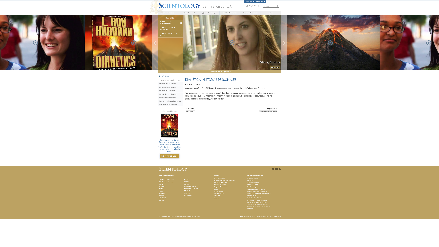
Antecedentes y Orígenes (167, 84)
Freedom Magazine (252, 195)
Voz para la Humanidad (220, 182)
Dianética (250, 180)
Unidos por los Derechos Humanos (257, 202)
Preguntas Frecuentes (250, 13)
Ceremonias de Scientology (168, 94)
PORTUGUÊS (188, 195)
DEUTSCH (162, 200)
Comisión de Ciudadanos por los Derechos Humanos (259, 207)
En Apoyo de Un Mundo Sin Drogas (257, 200)
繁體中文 (161, 195)
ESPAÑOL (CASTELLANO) (191, 188)
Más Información (219, 193)
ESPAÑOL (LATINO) (190, 186)
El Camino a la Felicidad (254, 198)
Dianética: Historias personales (167, 29)
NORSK (186, 182)
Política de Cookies (257, 216)
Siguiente (225, 71)
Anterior (213, 71)
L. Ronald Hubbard (189, 13)
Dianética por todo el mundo (168, 34)
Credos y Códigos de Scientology (170, 101)
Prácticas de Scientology (167, 90)
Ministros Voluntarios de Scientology (257, 191)
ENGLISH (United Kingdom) (166, 182)
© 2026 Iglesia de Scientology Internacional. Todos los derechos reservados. (179, 216)
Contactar (217, 195)
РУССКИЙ (162, 193)
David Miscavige (252, 187)
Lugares (216, 198)
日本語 (161, 191)
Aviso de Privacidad (245, 216)
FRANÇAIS (162, 186)
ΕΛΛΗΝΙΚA (187, 191)
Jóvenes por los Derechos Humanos (257, 204)
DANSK (161, 184)
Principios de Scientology (167, 87)
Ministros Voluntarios (230, 13)
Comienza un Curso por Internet (256, 189)
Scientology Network (253, 182)
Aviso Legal (278, 216)
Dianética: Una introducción (165, 23)
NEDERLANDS (163, 198)
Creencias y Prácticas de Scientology (224, 180)
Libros (271, 13)
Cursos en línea (218, 191)
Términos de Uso (269, 216)
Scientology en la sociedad (168, 104)
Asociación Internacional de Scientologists (259, 193)
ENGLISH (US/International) (166, 179)
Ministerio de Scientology (167, 97)
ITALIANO (187, 193)
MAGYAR (187, 179)
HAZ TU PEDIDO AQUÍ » (169, 156)
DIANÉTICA (165, 76)
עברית (161, 189)
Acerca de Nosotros (168, 13)
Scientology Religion (252, 184)
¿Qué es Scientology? (209, 13)
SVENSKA (187, 184)
